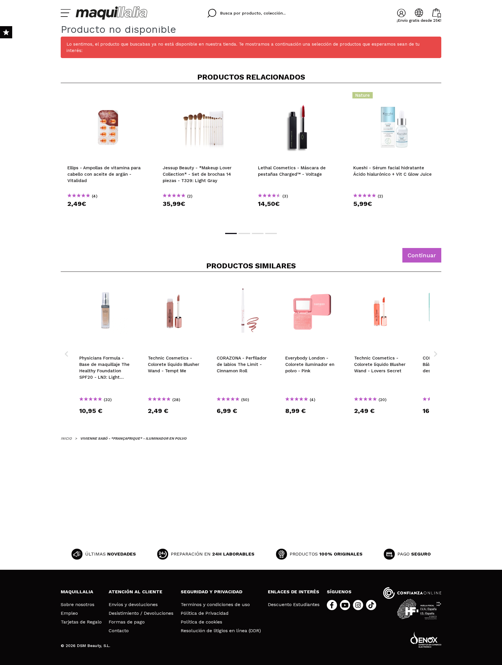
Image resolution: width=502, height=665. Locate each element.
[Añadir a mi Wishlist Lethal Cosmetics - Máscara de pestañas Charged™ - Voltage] (299, 97)
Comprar (108, 214)
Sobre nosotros (77, 604)
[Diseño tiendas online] (425, 640)
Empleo (69, 613)
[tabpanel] (108, 156)
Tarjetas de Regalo (81, 622)
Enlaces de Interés (293, 591)
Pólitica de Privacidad (205, 613)
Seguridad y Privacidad (211, 591)
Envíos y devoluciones (133, 604)
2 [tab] (244, 233)
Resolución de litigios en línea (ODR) (221, 630)
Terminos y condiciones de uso (215, 604)
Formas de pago (127, 622)
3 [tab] (257, 233)
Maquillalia (77, 591)
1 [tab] (231, 233)
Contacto (119, 630)
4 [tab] (271, 233)
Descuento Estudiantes (294, 604)
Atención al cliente (135, 591)
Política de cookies (201, 622)
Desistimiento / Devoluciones (141, 613)
